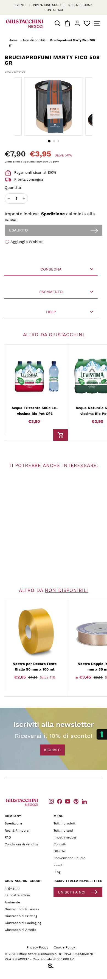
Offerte (59, 851)
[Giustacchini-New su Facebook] (59, 801)
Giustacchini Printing (21, 916)
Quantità (13, 187)
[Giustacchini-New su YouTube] (67, 801)
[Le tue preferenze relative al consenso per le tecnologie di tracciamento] (102, 734)
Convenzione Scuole (69, 858)
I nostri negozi (65, 837)
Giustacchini (66, 334)
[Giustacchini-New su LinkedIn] (84, 801)
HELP (51, 312)
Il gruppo (12, 888)
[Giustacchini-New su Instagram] (51, 801)
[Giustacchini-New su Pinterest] (76, 801)
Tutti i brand (63, 830)
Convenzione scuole (46, 5)
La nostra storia (17, 895)
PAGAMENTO (51, 291)
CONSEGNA (50, 269)
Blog (57, 872)
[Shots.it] (53, 967)
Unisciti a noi (71, 892)
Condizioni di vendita (21, 844)
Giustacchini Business (22, 909)
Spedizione (53, 213)
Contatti (60, 844)
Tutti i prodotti (65, 823)
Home (13, 40)
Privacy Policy (37, 947)
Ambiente (12, 902)
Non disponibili (34, 40)
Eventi (20, 5)
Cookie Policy (64, 947)
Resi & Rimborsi (17, 830)
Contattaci (53, 10)
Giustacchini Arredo (20, 930)
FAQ (8, 837)
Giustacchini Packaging (23, 923)
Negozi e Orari (80, 5)
